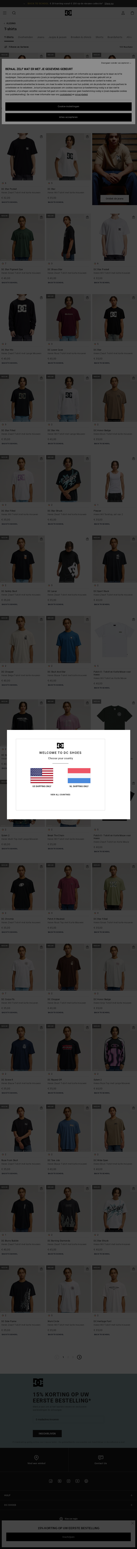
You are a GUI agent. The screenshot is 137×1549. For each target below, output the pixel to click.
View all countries (60, 795)
